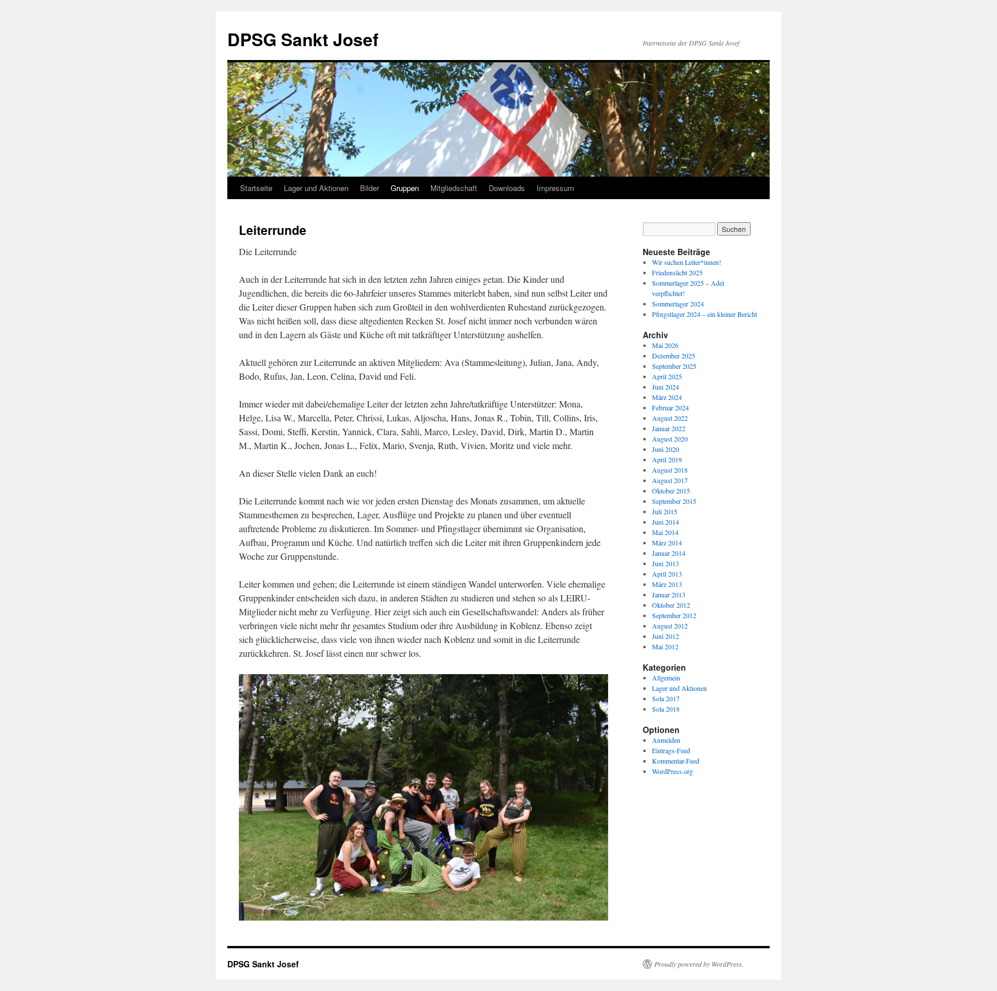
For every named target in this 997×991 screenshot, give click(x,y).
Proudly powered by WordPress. (699, 963)
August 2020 (670, 438)
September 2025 (674, 366)
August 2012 (670, 625)
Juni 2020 (665, 449)
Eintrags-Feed (671, 750)
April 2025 (667, 376)
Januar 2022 (668, 428)
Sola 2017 (666, 698)
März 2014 (667, 542)
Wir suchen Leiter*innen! (686, 262)
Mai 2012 (665, 646)
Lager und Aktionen (316, 187)
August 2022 (670, 417)
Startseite (256, 187)
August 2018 (670, 469)
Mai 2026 (665, 345)
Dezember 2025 (673, 355)
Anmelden (666, 740)
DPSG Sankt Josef (302, 39)
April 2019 (667, 459)
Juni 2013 (665, 563)
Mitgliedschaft (453, 187)
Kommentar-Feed (675, 760)
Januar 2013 (668, 594)
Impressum (555, 187)
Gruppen (405, 187)
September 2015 (674, 501)
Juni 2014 (665, 521)
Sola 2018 (666, 708)
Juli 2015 (664, 511)
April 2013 (667, 573)
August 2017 (670, 480)
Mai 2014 (665, 532)
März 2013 (667, 584)
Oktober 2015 (671, 490)
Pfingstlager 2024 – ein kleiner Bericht (704, 314)
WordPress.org (672, 771)
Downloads (507, 187)
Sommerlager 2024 (678, 303)
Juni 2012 (665, 636)
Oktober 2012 (671, 604)
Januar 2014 (668, 553)
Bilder (369, 187)
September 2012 (674, 615)
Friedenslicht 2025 (677, 272)
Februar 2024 (670, 407)
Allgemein (666, 677)
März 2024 (667, 397)
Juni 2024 (665, 386)
